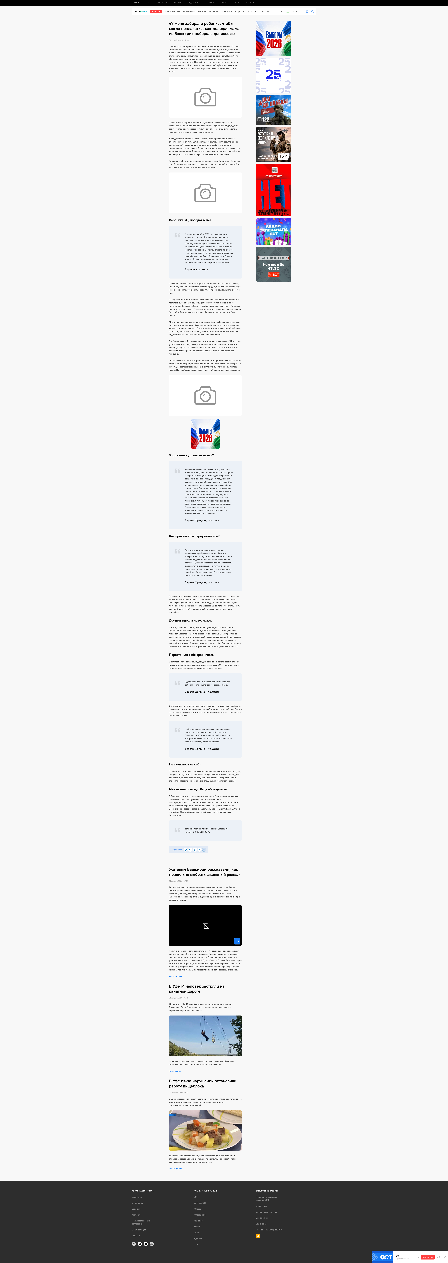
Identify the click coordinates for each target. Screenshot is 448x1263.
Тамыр (224, 3)
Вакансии (136, 1209)
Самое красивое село (266, 1212)
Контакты (136, 1215)
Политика (266, 11)
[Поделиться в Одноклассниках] (195, 850)
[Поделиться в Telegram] (200, 850)
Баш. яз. (295, 11)
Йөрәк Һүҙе (261, 1206)
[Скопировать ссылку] (204, 850)
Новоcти (136, 3)
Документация (139, 1229)
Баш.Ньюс (137, 1197)
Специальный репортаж (194, 11)
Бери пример (262, 1218)
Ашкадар (210, 3)
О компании (137, 1203)
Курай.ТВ (250, 3)
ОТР (196, 1244)
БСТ (148, 3)
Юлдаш (177, 3)
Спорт (249, 11)
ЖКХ (257, 11)
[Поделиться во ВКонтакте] (190, 850)
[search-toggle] (312, 11)
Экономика (226, 11)
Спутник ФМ (162, 3)
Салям (236, 3)
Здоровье (239, 11)
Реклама (136, 1235)
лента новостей (172, 11)
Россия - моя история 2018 (269, 1229)
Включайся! (261, 1224)
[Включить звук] (237, 941)
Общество (214, 11)
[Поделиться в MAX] (186, 850)
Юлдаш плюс (194, 3)
